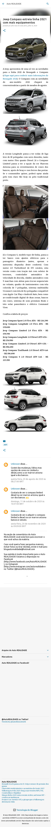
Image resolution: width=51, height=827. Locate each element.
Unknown (15, 464)
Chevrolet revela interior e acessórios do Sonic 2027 (23, 788)
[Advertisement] (25, 616)
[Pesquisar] (47, 4)
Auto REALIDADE (14, 4)
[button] (4, 30)
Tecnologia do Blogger (27, 810)
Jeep (5, 444)
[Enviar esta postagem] (4, 442)
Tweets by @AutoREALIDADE (14, 722)
